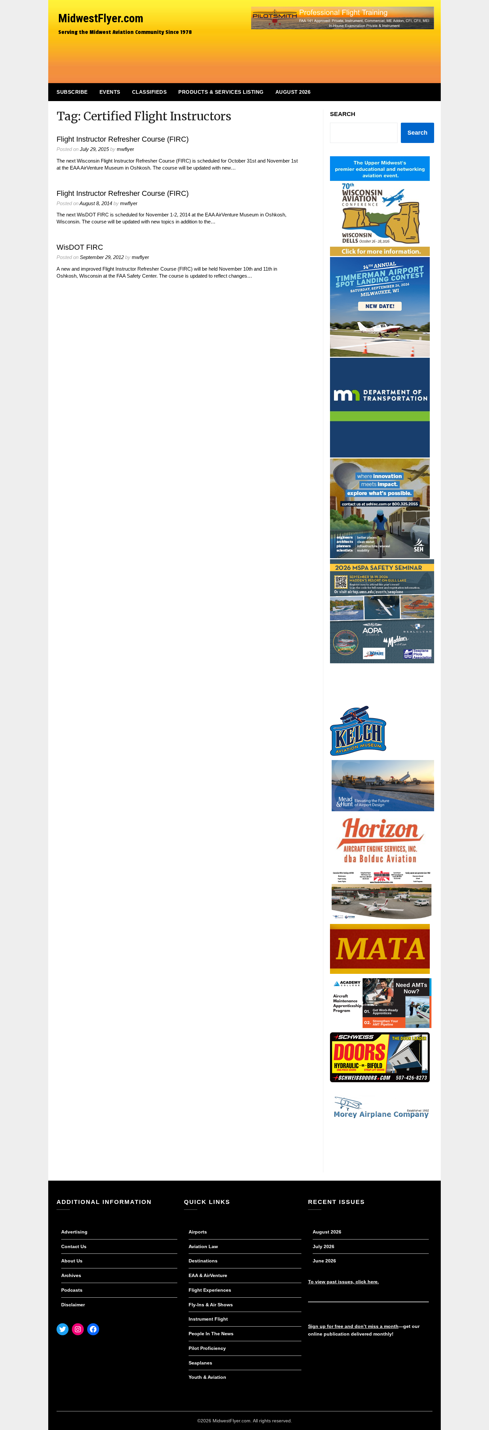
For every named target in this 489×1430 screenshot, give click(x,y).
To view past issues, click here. (343, 1281)
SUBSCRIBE (72, 92)
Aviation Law (203, 1246)
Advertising (74, 1232)
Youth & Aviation (207, 1377)
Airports (198, 1232)
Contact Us (73, 1246)
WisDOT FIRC (80, 247)
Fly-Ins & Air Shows (211, 1304)
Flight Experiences (210, 1290)
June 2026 (324, 1260)
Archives (71, 1275)
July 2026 (323, 1246)
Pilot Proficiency (207, 1348)
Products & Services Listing (221, 92)
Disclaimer (73, 1304)
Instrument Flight (208, 1319)
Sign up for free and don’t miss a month (353, 1326)
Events (109, 92)
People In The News (211, 1333)
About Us (71, 1260)
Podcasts (71, 1290)
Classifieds (149, 92)
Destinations (203, 1260)
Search (342, 114)
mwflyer (125, 149)
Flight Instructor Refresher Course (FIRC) (123, 139)
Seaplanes (200, 1362)
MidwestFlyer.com (100, 18)
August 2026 (293, 92)
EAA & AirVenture (208, 1275)
